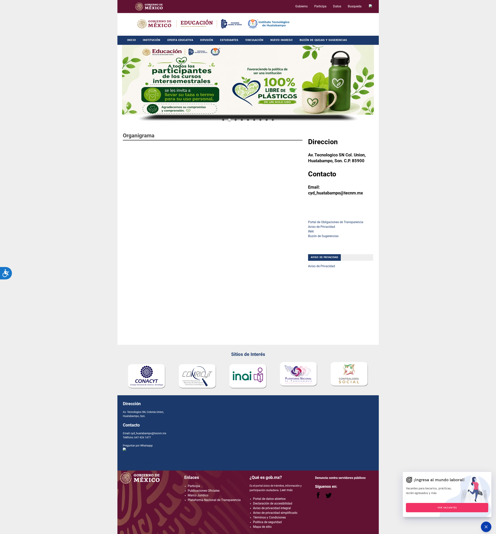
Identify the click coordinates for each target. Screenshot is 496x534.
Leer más (286, 490)
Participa (320, 6)
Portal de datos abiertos (269, 499)
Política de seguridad (267, 522)
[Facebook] (318, 497)
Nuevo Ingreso (281, 40)
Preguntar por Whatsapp (138, 461)
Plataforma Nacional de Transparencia (214, 500)
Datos (337, 6)
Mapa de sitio (262, 527)
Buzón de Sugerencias (323, 236)
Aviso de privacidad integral (272, 508)
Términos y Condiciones (269, 517)
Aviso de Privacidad (321, 227)
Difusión (206, 40)
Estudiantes (229, 40)
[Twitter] (329, 497)
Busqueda (355, 6)
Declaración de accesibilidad (272, 503)
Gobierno (301, 6)
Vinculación (254, 40)
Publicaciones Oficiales (204, 490)
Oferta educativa (180, 40)
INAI (311, 231)
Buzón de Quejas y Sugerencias (323, 40)
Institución (151, 40)
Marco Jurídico (198, 495)
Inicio (131, 40)
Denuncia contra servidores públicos (340, 478)
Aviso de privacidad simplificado (275, 513)
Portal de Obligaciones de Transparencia (335, 222)
